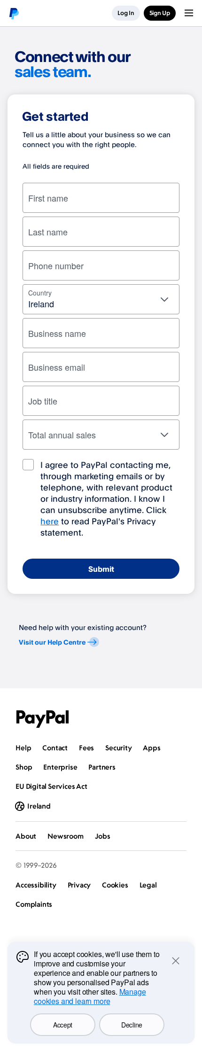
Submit (101, 569)
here (49, 521)
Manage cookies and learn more (90, 996)
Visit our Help (52, 642)
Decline (131, 1024)
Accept (62, 1024)
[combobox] (101, 299)
